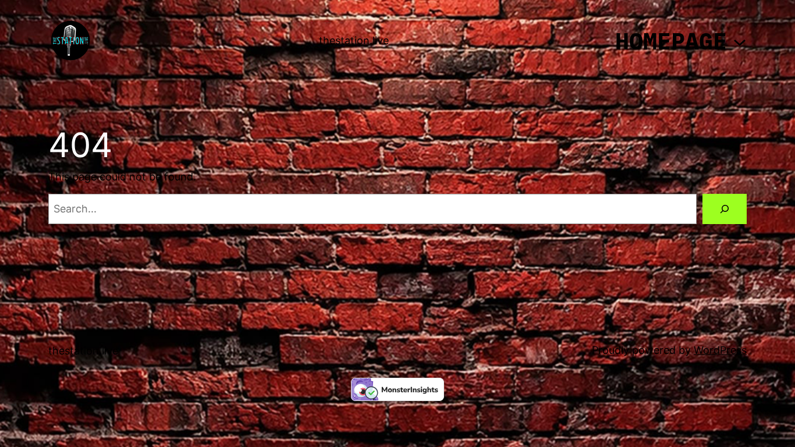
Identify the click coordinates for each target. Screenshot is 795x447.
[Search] (724, 209)
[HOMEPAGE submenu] (740, 41)
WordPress (720, 350)
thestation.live (354, 40)
